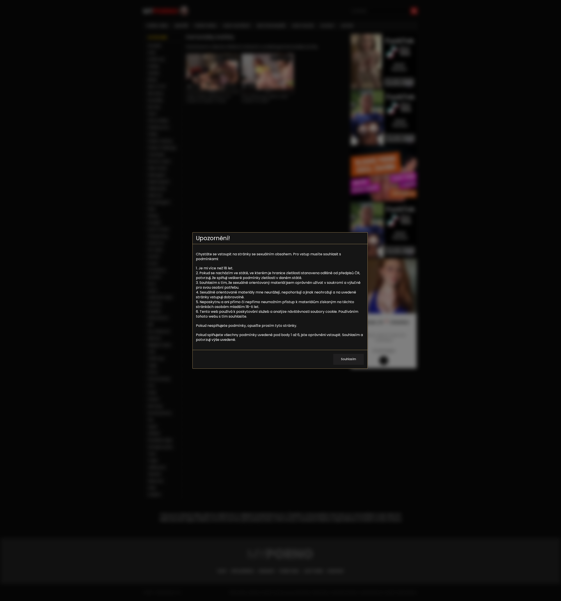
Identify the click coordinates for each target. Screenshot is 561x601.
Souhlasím (348, 359)
